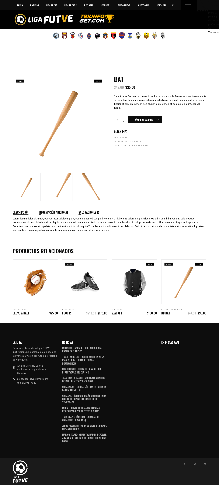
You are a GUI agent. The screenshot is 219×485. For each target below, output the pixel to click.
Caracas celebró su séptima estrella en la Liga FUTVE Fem (84, 388)
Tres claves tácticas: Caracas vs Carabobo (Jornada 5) (80, 418)
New (145, 146)
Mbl (138, 146)
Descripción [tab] (20, 212)
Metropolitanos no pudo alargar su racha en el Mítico (82, 349)
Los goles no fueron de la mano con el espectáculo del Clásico (83, 370)
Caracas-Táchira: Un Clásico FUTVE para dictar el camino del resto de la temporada (84, 399)
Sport (139, 142)
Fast (15, 310)
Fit (131, 142)
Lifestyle (127, 146)
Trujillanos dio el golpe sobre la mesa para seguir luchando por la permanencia (83, 360)
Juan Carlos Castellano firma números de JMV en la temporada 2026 (83, 379)
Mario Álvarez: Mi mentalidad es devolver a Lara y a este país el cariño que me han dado (84, 438)
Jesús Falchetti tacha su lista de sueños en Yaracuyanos (84, 427)
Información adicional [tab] (53, 212)
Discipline (167, 310)
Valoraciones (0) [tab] (89, 212)
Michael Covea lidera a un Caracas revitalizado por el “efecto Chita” (81, 409)
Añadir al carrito (144, 119)
